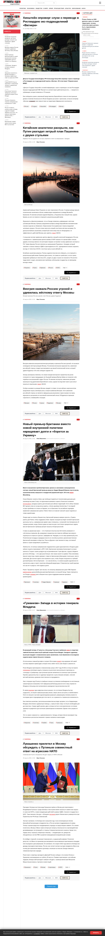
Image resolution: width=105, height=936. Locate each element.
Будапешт (50, 403)
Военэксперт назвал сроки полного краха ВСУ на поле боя (10, 123)
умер (68, 650)
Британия (27, 582)
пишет (54, 233)
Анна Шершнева (41, 438)
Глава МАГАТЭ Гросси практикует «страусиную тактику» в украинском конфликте (11, 84)
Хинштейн (43, 106)
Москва (58, 403)
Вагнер (61, 106)
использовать (27, 503)
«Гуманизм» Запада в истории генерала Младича (11, 67)
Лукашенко (27, 867)
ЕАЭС (58, 267)
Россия (26, 106)
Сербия (44, 722)
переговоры (51, 867)
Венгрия (26, 403)
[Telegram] (91, 2)
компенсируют (27, 572)
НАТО (60, 867)
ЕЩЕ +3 (66, 403)
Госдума (34, 106)
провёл (59, 661)
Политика (23, 8)
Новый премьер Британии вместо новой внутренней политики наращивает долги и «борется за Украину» (11, 58)
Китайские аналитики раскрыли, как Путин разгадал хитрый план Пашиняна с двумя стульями (11, 40)
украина (64, 582)
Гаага (51, 722)
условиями (37, 933)
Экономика (31, 8)
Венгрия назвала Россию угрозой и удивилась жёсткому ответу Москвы (11, 49)
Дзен (40, 117)
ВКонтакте (48, 117)
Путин (35, 267)
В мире (45, 8)
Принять (96, 932)
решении (31, 690)
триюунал (59, 722)
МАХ (56, 117)
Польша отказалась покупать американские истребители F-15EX (11, 101)
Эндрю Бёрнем (46, 582)
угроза (42, 403)
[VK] (95, 2)
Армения (42, 267)
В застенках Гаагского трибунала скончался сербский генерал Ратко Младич (11, 93)
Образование (76, 8)
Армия (51, 8)
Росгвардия (52, 106)
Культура (68, 8)
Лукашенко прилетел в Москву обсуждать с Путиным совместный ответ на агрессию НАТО (11, 75)
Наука (83, 8)
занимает (33, 574)
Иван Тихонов (41, 142)
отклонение (26, 670)
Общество (39, 8)
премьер (56, 582)
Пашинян (27, 267)
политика (36, 582)
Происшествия (59, 8)
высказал (52, 814)
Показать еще (51, 886)
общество (27, 722)
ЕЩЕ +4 (65, 267)
